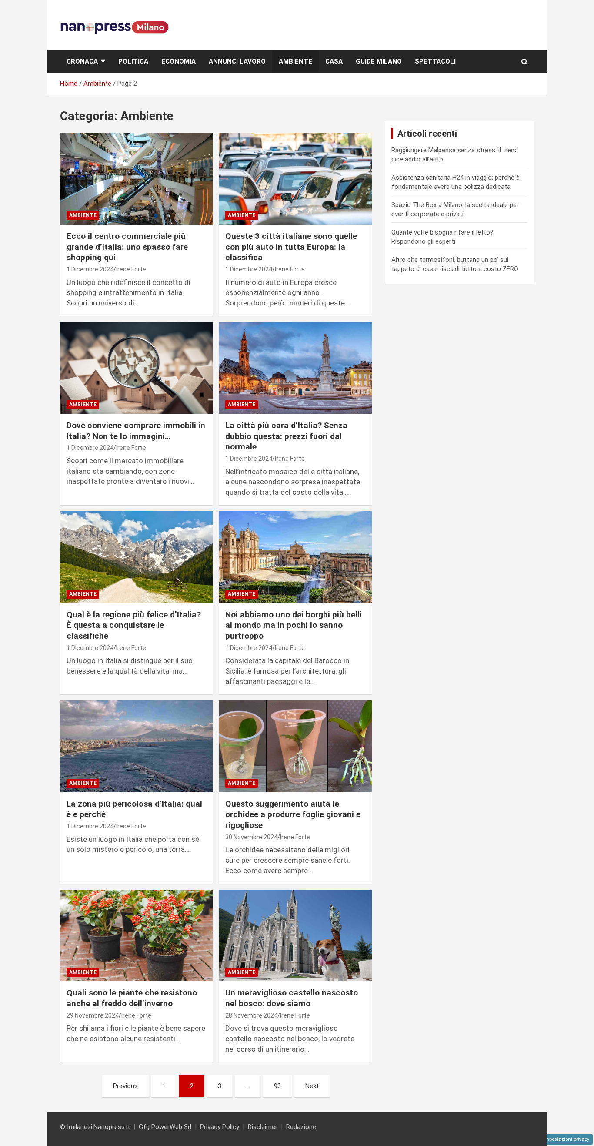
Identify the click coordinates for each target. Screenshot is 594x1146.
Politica (133, 61)
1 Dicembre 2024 (90, 269)
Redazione (301, 1127)
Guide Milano (379, 61)
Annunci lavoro (237, 61)
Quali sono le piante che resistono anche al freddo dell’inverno (132, 998)
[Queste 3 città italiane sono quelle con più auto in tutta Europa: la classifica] (295, 179)
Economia (178, 61)
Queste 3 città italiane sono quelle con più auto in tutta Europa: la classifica (291, 246)
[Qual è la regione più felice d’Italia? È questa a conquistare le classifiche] (136, 557)
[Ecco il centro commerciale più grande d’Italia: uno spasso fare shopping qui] (136, 179)
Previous (125, 1086)
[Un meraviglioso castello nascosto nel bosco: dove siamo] (295, 935)
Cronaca (82, 61)
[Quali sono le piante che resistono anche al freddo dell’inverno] (136, 935)
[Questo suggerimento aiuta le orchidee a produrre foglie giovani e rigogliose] (295, 746)
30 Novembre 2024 (251, 837)
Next (312, 1086)
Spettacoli (435, 61)
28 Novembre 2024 (251, 1015)
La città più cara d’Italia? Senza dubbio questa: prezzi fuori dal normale (286, 436)
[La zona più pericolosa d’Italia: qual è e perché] (136, 746)
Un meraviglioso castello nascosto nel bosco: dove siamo (291, 998)
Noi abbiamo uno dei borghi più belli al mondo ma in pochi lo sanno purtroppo (293, 625)
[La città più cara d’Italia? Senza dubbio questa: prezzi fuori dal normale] (295, 368)
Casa (334, 61)
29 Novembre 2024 (93, 1015)
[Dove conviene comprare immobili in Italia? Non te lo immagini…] (136, 368)
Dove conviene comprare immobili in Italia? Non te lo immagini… (136, 430)
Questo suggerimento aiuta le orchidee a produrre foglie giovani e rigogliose (292, 814)
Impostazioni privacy (566, 1139)
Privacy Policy (219, 1127)
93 (277, 1086)
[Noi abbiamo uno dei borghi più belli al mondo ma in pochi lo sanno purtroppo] (295, 557)
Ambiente (295, 61)
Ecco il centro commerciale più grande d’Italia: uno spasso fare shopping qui (127, 246)
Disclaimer (262, 1127)
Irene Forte (131, 269)
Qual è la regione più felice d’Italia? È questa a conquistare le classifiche (134, 625)
